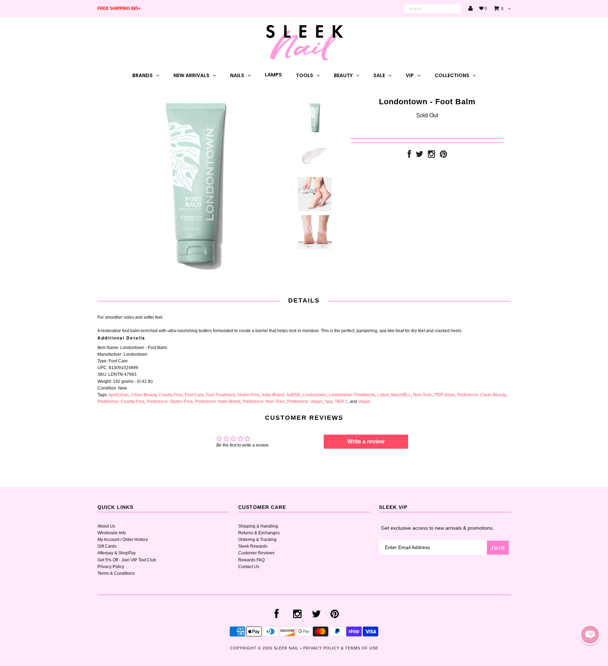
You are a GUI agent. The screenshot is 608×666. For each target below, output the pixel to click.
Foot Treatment (220, 394)
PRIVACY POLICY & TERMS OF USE (340, 648)
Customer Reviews (256, 552)
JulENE (293, 394)
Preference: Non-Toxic (263, 401)
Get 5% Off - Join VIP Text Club (126, 560)
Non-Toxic (422, 394)
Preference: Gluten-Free (170, 401)
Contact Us (248, 566)
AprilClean (118, 394)
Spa (328, 401)
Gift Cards (106, 546)
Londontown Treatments (352, 394)
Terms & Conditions (116, 573)
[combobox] (432, 9)
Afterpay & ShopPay (116, 552)
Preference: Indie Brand (217, 401)
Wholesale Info (111, 532)
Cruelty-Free (171, 394)
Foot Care (194, 394)
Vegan (364, 401)
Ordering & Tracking (257, 539)
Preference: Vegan (305, 401)
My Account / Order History (122, 539)
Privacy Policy (110, 566)
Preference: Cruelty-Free (121, 401)
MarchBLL (401, 394)
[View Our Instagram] (431, 155)
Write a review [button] (365, 441)
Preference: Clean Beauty (481, 394)
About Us (106, 526)
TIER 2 (341, 401)
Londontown (315, 394)
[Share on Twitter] (419, 155)
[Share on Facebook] (409, 155)
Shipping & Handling (258, 526)
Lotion (383, 394)
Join (497, 547)
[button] (590, 634)
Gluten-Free (248, 394)
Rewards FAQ (251, 560)
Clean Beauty (144, 394)
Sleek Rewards (252, 546)
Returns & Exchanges (259, 532)
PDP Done (445, 394)
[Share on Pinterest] (443, 155)
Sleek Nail (286, 648)
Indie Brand (273, 394)
